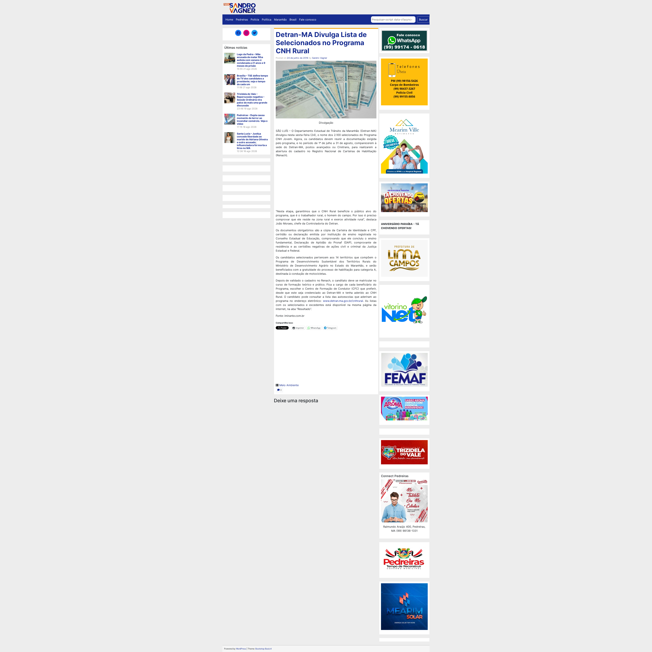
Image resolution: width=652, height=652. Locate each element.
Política (266, 19)
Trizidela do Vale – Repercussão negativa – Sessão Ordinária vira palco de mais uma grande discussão (252, 99)
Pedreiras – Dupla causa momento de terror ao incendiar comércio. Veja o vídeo (252, 119)
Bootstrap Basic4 (263, 648)
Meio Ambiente (289, 385)
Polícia (255, 19)
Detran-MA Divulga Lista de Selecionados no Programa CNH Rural (321, 42)
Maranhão (280, 19)
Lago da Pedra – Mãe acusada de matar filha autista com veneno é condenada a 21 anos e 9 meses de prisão (251, 60)
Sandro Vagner (319, 58)
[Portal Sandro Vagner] (239, 7)
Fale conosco (307, 19)
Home (229, 19)
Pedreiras (242, 19)
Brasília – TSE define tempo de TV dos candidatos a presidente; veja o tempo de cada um (252, 80)
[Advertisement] (326, 183)
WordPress (241, 648)
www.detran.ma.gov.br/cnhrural (343, 301)
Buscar (423, 19)
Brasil (292, 19)
